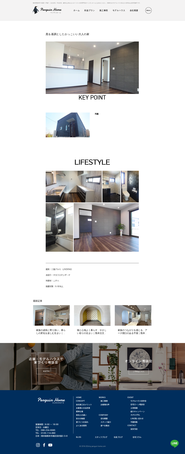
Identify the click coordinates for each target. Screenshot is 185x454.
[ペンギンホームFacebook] (44, 445)
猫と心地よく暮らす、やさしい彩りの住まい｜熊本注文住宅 (91, 332)
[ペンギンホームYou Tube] (50, 445)
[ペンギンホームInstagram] (37, 445)
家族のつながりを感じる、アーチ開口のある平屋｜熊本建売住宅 (132, 332)
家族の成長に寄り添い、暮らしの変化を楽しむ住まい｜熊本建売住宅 (51, 332)
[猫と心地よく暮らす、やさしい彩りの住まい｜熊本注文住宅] (92, 315)
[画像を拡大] (74, 186)
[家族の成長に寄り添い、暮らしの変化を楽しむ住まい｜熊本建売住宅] (51, 315)
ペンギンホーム (55, 12)
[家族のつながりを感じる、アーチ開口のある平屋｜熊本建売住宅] (133, 315)
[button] (148, 10)
